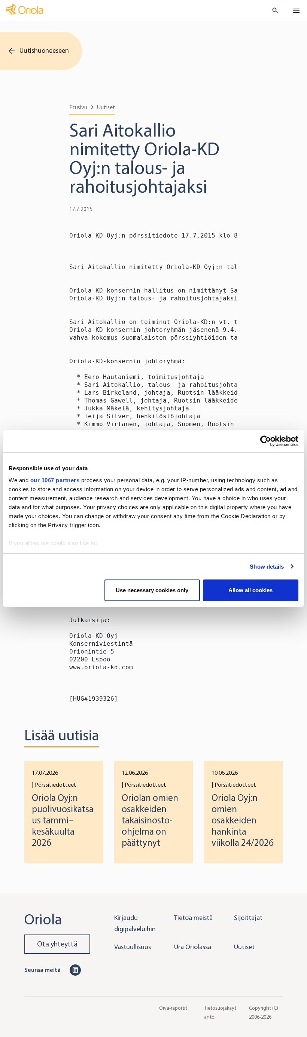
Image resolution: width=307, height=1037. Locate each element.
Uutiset (106, 107)
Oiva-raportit (173, 1007)
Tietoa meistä (193, 918)
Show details (267, 566)
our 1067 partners (55, 480)
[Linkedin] (75, 970)
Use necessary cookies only (152, 590)
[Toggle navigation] (296, 11)
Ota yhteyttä (57, 944)
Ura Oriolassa (192, 947)
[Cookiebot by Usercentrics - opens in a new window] (265, 441)
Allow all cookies (250, 590)
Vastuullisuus (132, 947)
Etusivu (78, 107)
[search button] (272, 10)
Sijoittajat (248, 918)
